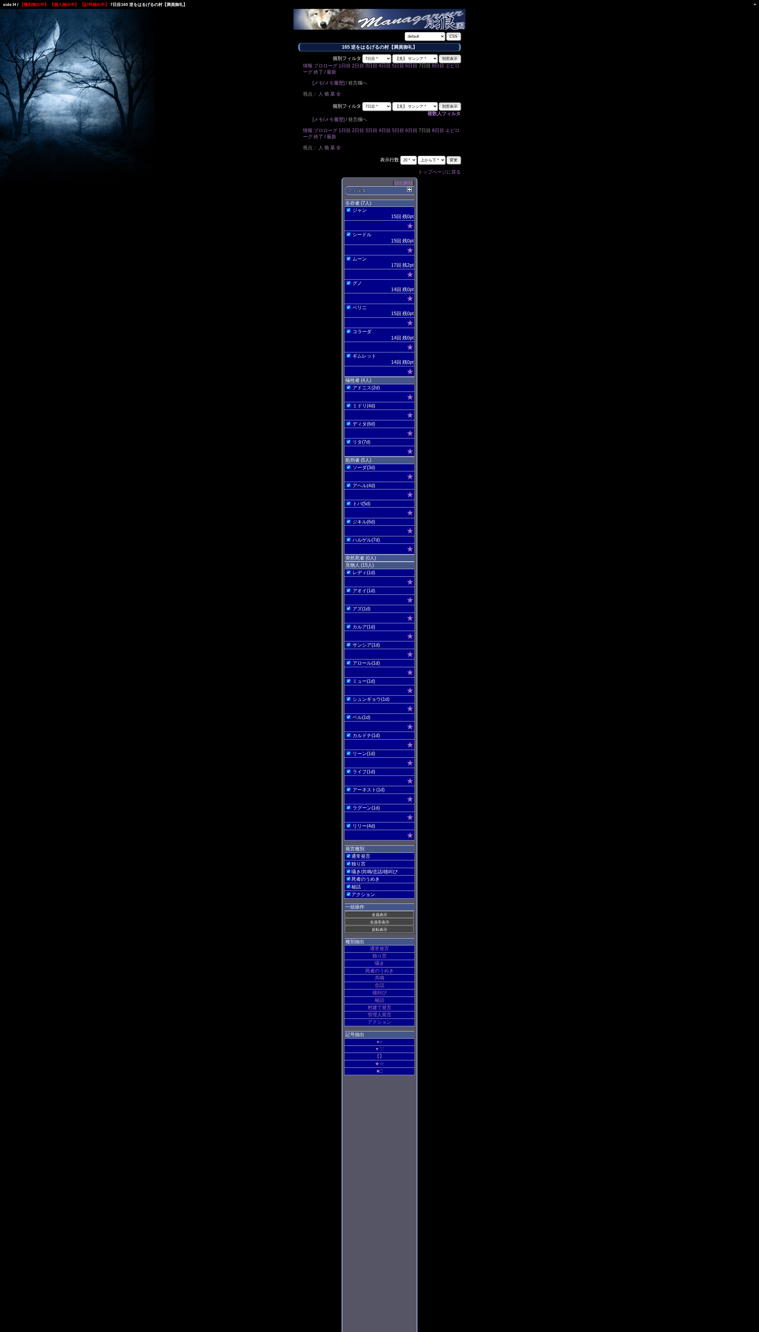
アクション (379, 1022)
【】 (379, 1056)
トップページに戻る (439, 171)
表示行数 (389, 159)
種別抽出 (354, 941)
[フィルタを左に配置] (409, 189)
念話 (379, 985)
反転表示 (379, 929)
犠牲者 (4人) (358, 380)
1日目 (345, 65)
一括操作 (354, 906)
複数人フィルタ (444, 113)
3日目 (371, 65)
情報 (307, 65)
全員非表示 (379, 922)
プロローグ (325, 65)
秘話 (379, 1000)
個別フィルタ (347, 58)
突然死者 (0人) (360, 558)
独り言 (379, 955)
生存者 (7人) (358, 203)
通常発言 (379, 948)
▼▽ (379, 1049)
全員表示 (379, 914)
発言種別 (354, 848)
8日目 (438, 65)
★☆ (379, 1063)
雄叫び (379, 992)
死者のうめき (379, 970)
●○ (379, 1041)
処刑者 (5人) (358, 460)
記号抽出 (354, 1034)
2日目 (358, 65)
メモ (318, 82)
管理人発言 (379, 1014)
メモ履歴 (333, 82)
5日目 (398, 65)
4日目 (385, 65)
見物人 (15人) (359, 565)
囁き (379, 963)
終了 (318, 71)
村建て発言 (379, 1007)
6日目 (411, 65)
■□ (379, 1071)
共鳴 (379, 977)
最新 (331, 71)
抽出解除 (403, 182)
